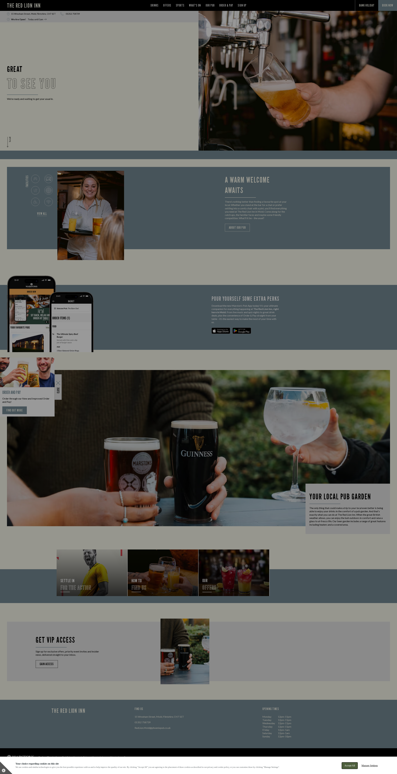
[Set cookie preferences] (6, 768)
